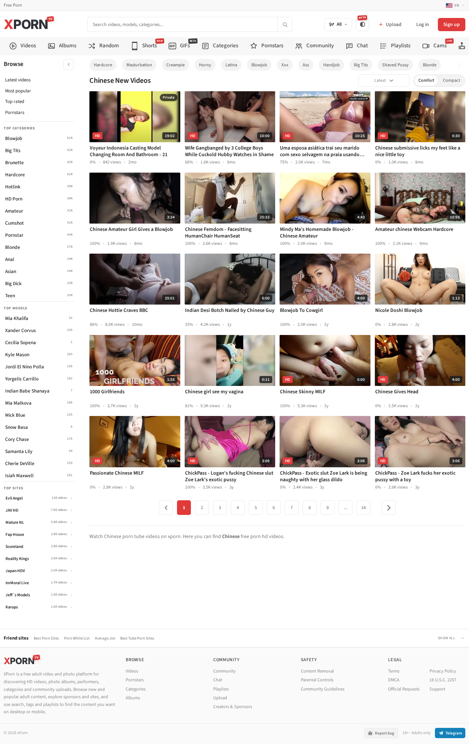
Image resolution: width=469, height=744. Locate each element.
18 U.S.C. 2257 (442, 680)
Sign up (451, 24)
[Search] (284, 24)
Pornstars (14, 112)
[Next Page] (389, 507)
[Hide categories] (68, 64)
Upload (220, 698)
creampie (175, 65)
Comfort (426, 80)
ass (306, 65)
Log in (422, 24)
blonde (429, 65)
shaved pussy (395, 65)
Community (224, 671)
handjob (331, 65)
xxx (284, 65)
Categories (135, 689)
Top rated (14, 101)
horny (205, 65)
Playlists (221, 689)
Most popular (18, 91)
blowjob (259, 65)
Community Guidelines (322, 689)
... (345, 507)
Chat (217, 680)
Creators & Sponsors (232, 706)
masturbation (139, 65)
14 (363, 507)
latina (231, 65)
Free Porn (13, 5)
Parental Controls (317, 680)
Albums (133, 698)
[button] (461, 65)
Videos (132, 671)
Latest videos (17, 80)
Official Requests (404, 689)
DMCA (393, 680)
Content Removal (317, 671)
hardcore (103, 65)
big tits (361, 65)
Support (437, 689)
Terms (393, 671)
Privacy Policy (442, 671)
